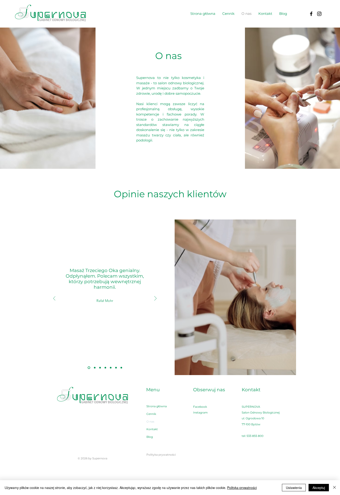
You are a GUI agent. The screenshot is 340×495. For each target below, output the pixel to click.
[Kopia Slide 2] (88, 368)
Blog (149, 437)
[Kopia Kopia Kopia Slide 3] (121, 368)
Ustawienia (294, 487)
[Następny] (155, 298)
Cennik (151, 414)
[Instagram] (319, 14)
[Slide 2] (94, 368)
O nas (150, 421)
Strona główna (156, 406)
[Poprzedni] (54, 298)
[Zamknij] (334, 487)
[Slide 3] (105, 368)
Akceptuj (318, 487)
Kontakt (152, 429)
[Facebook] (311, 14)
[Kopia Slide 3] (110, 368)
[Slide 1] (100, 368)
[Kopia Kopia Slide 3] (116, 368)
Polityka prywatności (242, 487)
